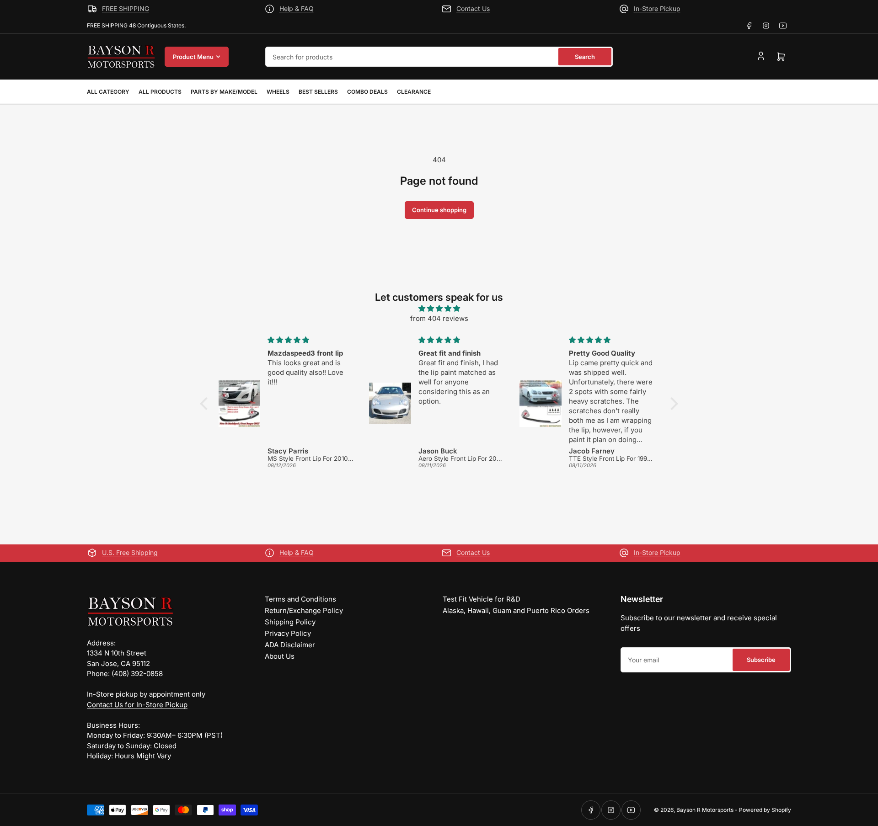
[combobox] (439, 57)
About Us (279, 656)
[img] (439, 309)
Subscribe (761, 659)
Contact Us (473, 8)
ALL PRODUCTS (160, 91)
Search (585, 56)
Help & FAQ (296, 8)
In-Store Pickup (657, 8)
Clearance (414, 91)
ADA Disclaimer (290, 644)
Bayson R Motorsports (704, 809)
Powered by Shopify (765, 809)
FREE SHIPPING (125, 8)
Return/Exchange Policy (304, 610)
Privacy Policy (288, 633)
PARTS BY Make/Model (224, 91)
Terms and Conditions (300, 599)
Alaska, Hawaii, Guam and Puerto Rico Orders (516, 610)
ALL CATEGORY (108, 91)
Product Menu (193, 56)
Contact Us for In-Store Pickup (137, 704)
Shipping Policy (290, 622)
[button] (206, 403)
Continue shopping (439, 209)
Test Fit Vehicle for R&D (481, 599)
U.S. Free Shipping (130, 552)
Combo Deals (367, 91)
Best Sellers (318, 91)
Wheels (278, 91)
